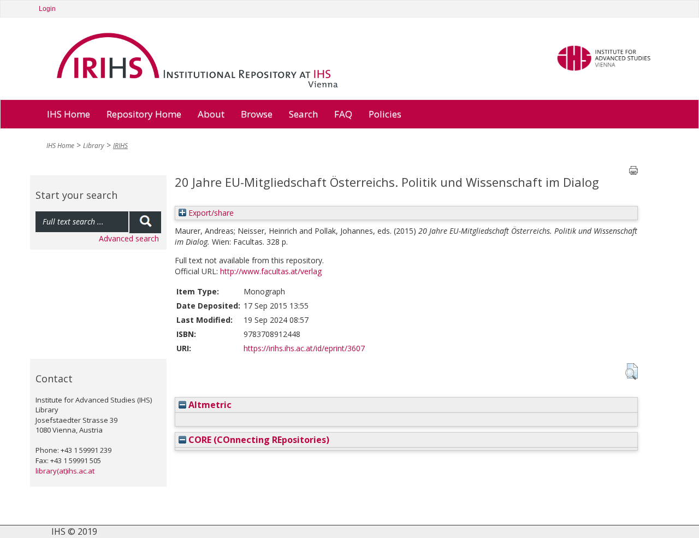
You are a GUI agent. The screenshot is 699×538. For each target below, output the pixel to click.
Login (47, 9)
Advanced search (129, 238)
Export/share (210, 213)
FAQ (343, 114)
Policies (385, 114)
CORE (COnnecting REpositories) (257, 440)
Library (93, 145)
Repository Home (143, 114)
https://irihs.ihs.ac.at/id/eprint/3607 (304, 348)
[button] (631, 371)
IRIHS (120, 145)
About (211, 114)
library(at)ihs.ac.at (64, 471)
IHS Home (68, 114)
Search (303, 114)
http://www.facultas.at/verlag (271, 271)
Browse (257, 114)
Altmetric (209, 405)
